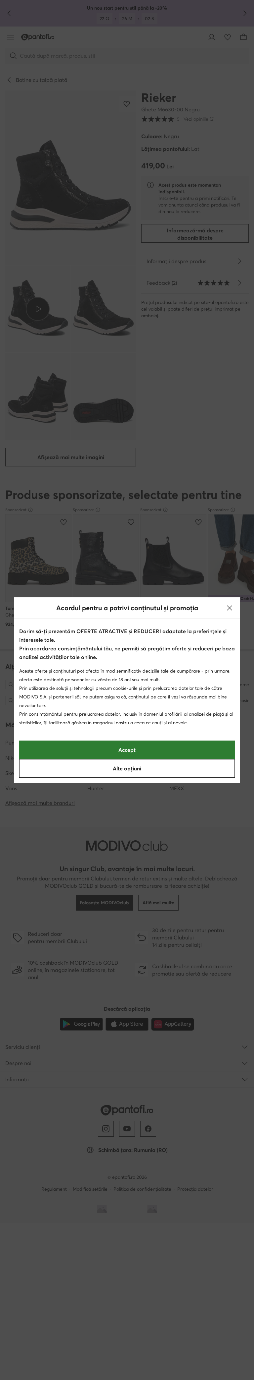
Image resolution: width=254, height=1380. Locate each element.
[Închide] (229, 608)
